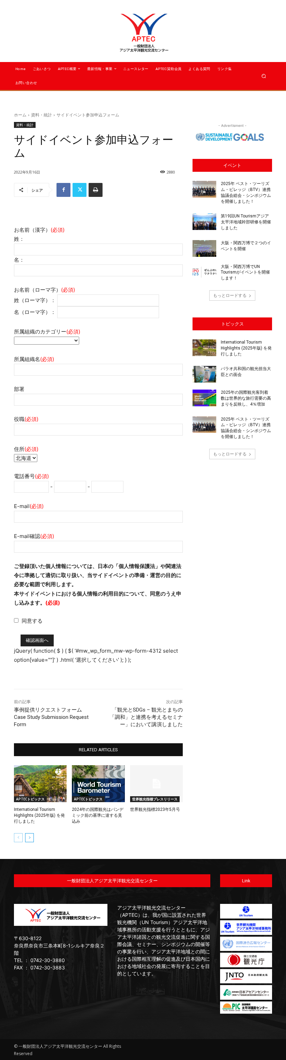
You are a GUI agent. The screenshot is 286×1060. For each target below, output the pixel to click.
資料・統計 (41, 115)
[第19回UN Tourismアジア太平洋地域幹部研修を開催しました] (204, 221)
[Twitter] (79, 190)
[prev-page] (18, 837)
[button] (264, 76)
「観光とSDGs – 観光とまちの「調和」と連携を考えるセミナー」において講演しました (146, 717)
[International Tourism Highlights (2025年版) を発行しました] (40, 783)
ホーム (20, 115)
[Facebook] (63, 190)
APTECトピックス (30, 799)
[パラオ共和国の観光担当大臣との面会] (204, 374)
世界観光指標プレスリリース (155, 799)
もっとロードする (230, 295)
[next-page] (29, 837)
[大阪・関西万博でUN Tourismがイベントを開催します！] (204, 272)
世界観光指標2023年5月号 (155, 809)
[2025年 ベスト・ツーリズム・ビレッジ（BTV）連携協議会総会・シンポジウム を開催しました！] (204, 189)
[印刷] (96, 190)
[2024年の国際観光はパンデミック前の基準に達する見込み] (98, 783)
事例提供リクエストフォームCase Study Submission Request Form (51, 717)
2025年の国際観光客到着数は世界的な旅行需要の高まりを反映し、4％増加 (246, 398)
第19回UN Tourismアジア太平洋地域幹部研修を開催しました (246, 222)
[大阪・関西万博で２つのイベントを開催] (204, 248)
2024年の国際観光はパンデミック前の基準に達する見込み (97, 815)
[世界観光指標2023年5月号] (156, 783)
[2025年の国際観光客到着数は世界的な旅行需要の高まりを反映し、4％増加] (204, 398)
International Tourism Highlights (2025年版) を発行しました (39, 815)
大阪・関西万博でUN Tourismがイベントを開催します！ (245, 272)
